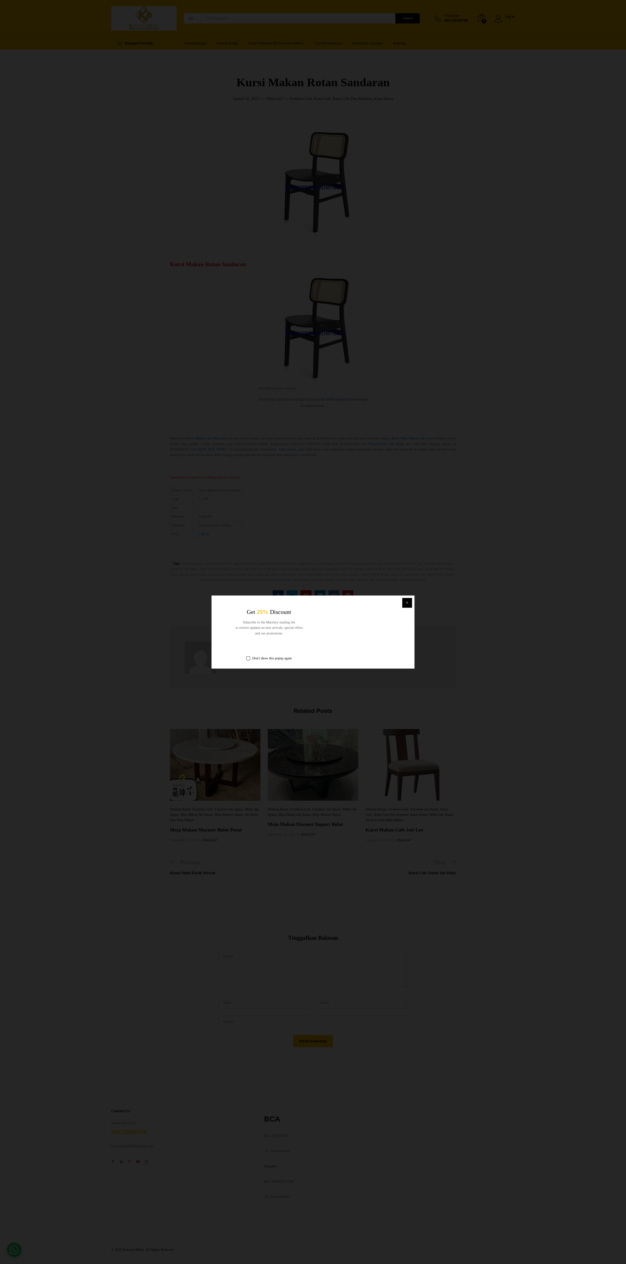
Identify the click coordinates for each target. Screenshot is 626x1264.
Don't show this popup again (272, 658)
